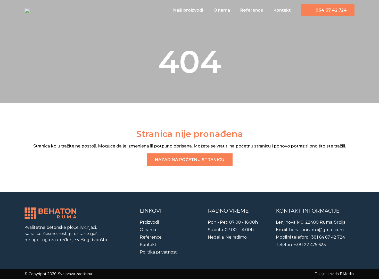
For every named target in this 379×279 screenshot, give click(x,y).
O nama (221, 10)
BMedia (347, 274)
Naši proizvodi (188, 10)
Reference (251, 10)
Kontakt (282, 10)
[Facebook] (27, 255)
